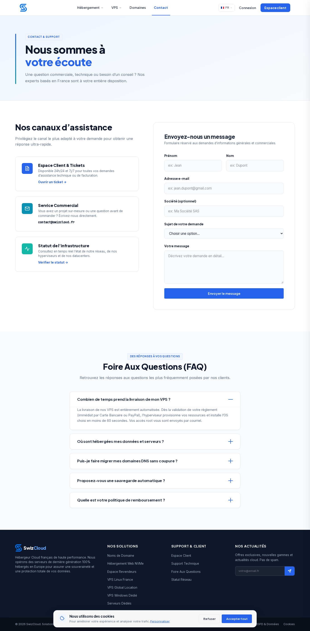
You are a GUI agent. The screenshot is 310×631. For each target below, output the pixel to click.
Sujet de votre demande (184, 224)
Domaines (138, 7)
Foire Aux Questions (186, 571)
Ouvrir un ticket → (52, 182)
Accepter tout (237, 619)
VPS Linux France (120, 579)
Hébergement (88, 7)
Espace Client (181, 555)
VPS (114, 7)
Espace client (275, 8)
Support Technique (185, 563)
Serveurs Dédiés (119, 603)
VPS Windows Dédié (122, 595)
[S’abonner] (290, 571)
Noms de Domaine (120, 555)
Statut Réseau (181, 579)
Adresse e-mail (176, 178)
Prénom (170, 156)
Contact (161, 7)
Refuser (209, 619)
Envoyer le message (224, 293)
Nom (230, 156)
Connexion (247, 8)
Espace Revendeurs (121, 571)
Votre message (176, 246)
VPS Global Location (122, 587)
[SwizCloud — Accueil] (23, 8)
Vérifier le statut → (53, 262)
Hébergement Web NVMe (125, 563)
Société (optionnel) (180, 201)
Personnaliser (160, 621)
